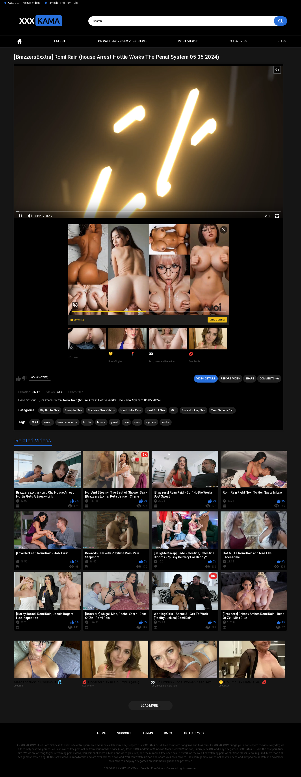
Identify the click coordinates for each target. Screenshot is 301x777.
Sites (281, 41)
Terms (147, 733)
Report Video (230, 378)
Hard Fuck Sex (156, 410)
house (101, 422)
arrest (48, 422)
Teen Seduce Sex (222, 410)
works (165, 422)
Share (249, 378)
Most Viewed (188, 41)
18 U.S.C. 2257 (194, 733)
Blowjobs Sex (73, 410)
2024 (35, 422)
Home (19, 41)
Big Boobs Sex (49, 410)
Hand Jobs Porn (131, 410)
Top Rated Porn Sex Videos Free (121, 41)
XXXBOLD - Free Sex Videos (23, 2)
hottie (87, 422)
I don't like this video (24, 378)
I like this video (18, 378)
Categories (238, 41)
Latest (60, 41)
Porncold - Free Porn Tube (63, 2)
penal (114, 422)
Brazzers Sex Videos (101, 410)
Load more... (150, 705)
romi (137, 422)
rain (126, 422)
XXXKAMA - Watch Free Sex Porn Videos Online (146, 768)
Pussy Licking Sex (193, 410)
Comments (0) (269, 378)
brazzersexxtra (67, 422)
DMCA (168, 733)
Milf (173, 410)
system (151, 422)
